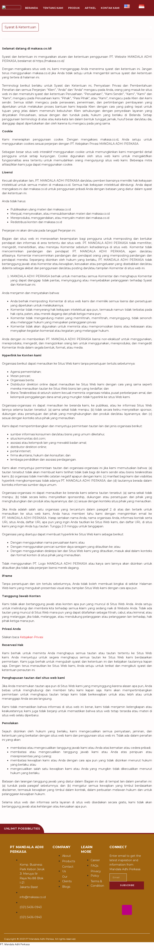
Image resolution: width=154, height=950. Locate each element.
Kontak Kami (110, 7)
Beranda (31, 7)
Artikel (90, 7)
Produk (74, 7)
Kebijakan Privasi (31, 637)
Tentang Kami (53, 7)
